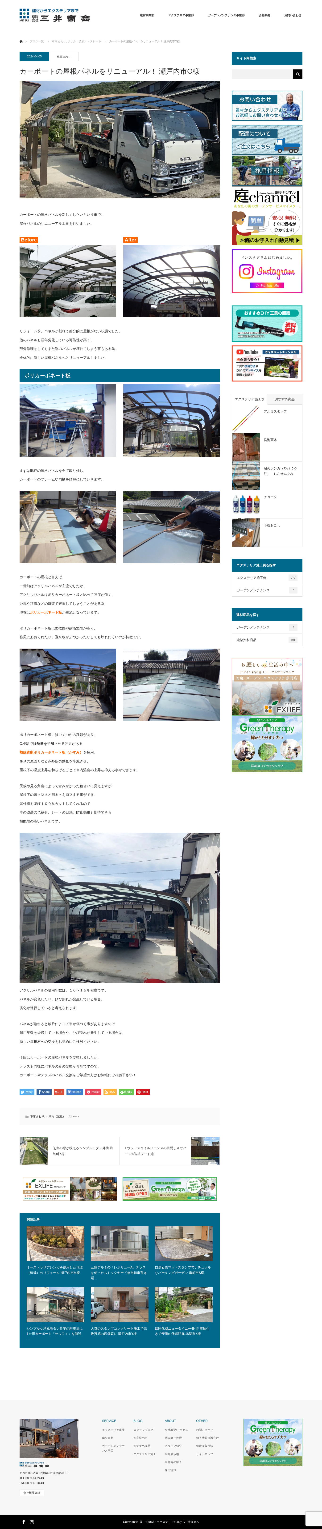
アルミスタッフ (275, 411)
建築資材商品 (266, 640)
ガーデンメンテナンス (265, 590)
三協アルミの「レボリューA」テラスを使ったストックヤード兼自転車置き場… (119, 1272)
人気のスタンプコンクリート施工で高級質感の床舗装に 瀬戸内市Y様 (119, 1331)
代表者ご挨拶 (173, 1438)
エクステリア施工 (144, 1454)
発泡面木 (270, 440)
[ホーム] (21, 36)
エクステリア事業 (113, 1430)
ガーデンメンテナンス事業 (113, 1448)
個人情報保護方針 (207, 1438)
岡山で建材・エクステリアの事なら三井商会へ (169, 1522)
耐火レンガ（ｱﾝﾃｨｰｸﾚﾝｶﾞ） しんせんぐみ (280, 470)
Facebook (23, 1521)
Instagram (31, 1521)
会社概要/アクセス (176, 1430)
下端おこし (272, 525)
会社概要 (264, 15)
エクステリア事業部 (181, 15)
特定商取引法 (204, 1446)
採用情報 (170, 1470)
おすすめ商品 (285, 399)
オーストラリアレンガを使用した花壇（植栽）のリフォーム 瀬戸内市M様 (55, 1269)
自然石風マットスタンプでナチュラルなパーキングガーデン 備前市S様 (183, 1269)
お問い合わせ (204, 1430)
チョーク (270, 497)
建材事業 (107, 1438)
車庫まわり (64, 56)
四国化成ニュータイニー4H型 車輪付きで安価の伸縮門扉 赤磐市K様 (182, 1331)
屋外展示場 (172, 1454)
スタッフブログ (143, 1430)
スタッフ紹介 (173, 1446)
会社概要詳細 (31, 1492)
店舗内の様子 (173, 1462)
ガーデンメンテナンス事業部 (226, 15)
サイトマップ (204, 1454)
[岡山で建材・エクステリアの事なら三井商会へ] (90, 15)
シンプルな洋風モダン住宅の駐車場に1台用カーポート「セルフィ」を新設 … (55, 1334)
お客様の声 (140, 1438)
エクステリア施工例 (249, 399)
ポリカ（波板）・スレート (63, 1116)
